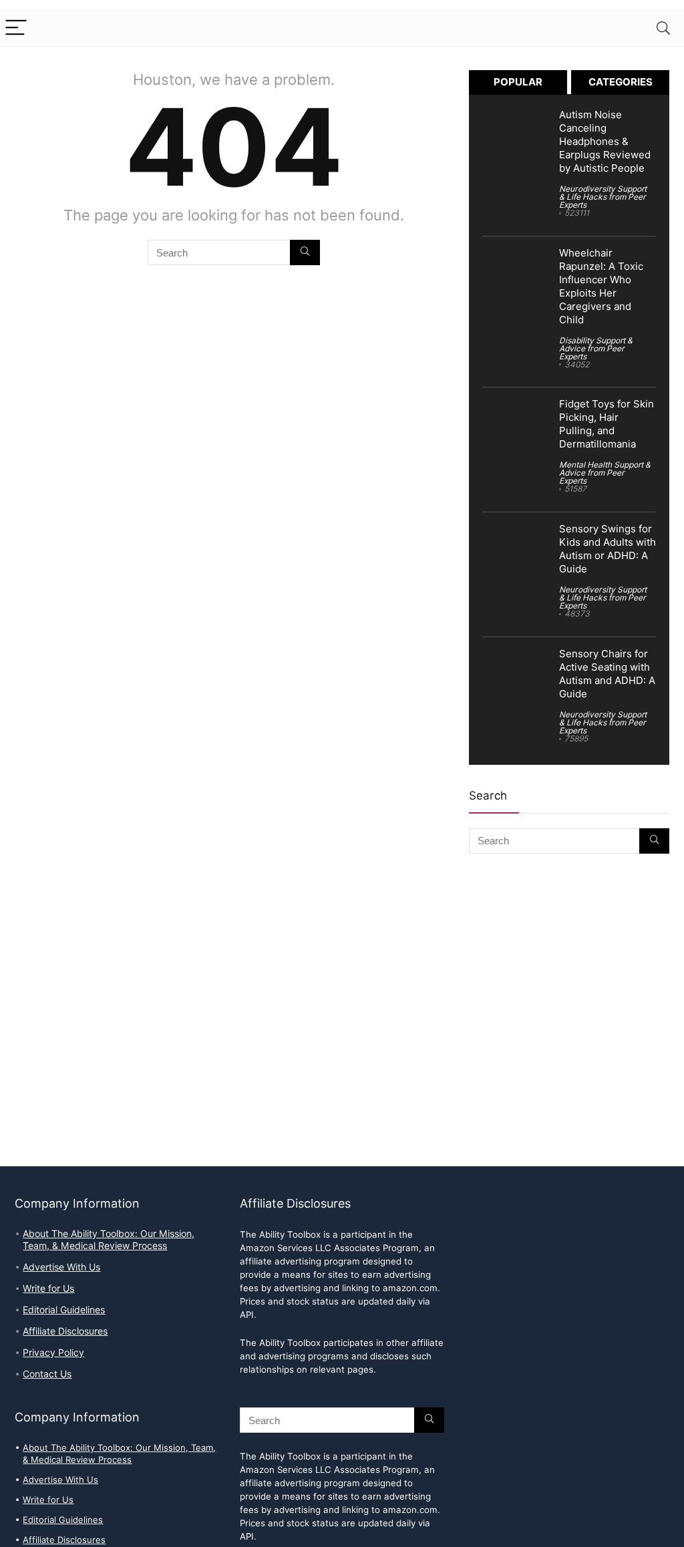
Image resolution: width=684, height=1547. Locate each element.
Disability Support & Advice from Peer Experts (596, 348)
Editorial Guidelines (64, 1310)
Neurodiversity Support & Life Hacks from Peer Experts (603, 197)
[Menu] (16, 28)
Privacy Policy (53, 1352)
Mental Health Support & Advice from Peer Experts (605, 473)
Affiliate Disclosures (65, 1331)
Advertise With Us (61, 1267)
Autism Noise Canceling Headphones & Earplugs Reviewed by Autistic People (605, 141)
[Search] (663, 28)
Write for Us (48, 1288)
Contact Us (47, 1374)
